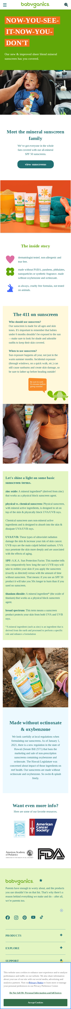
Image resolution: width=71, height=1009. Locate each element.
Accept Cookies (35, 1002)
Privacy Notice (36, 982)
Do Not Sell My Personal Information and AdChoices (35, 993)
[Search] (66, 5)
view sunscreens (35, 164)
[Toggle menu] (4, 5)
